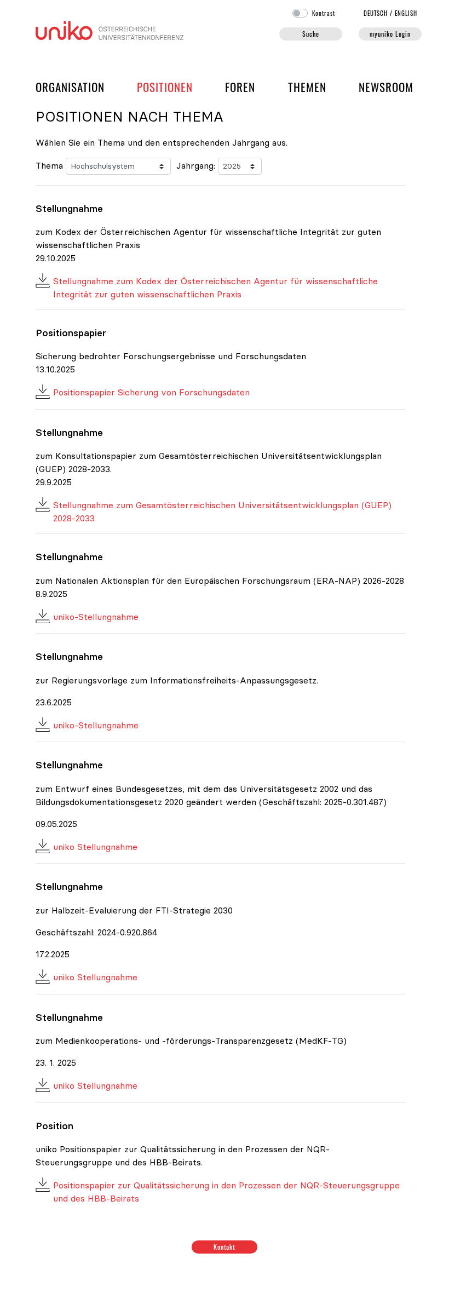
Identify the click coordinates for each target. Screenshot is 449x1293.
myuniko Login (390, 33)
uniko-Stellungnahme (96, 616)
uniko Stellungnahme (95, 846)
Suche (310, 33)
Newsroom (386, 86)
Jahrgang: (195, 165)
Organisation (70, 86)
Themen (307, 86)
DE (376, 13)
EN (406, 13)
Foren (240, 86)
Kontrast (323, 13)
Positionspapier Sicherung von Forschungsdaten (151, 392)
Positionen (165, 86)
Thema (49, 165)
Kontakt (225, 1246)
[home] (109, 29)
